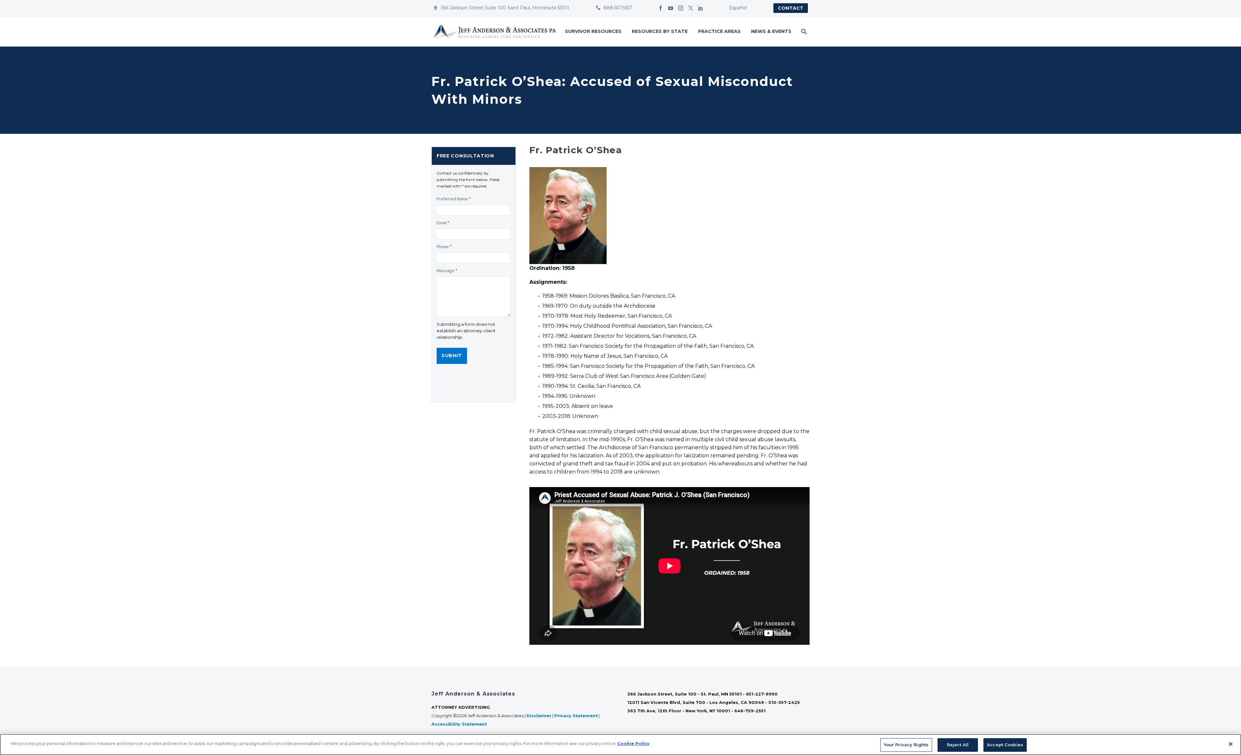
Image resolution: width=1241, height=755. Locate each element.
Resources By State (660, 31)
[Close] (1231, 744)
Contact (790, 8)
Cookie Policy (633, 743)
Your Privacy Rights (906, 744)
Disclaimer (538, 715)
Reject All (958, 744)
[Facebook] (660, 8)
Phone (444, 247)
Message (447, 270)
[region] (620, 744)
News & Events (771, 31)
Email (443, 223)
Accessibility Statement (459, 724)
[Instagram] (680, 8)
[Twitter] (690, 8)
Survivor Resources (593, 31)
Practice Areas (719, 31)
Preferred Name (454, 199)
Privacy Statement (576, 715)
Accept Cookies (1005, 744)
